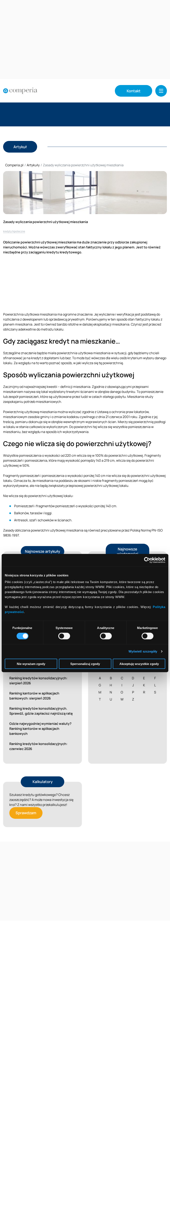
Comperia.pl (14, 165)
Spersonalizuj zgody (85, 663)
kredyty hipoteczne (14, 231)
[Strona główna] (20, 91)
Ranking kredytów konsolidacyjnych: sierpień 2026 (38, 680)
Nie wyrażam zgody (31, 663)
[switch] (64, 636)
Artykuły (33, 165)
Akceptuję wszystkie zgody (139, 663)
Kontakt (134, 90)
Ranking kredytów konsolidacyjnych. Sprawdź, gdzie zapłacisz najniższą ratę (41, 711)
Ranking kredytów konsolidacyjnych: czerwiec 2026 (38, 746)
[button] (161, 91)
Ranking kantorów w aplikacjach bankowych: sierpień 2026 (34, 696)
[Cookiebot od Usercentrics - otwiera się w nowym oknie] (147, 560)
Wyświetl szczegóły (143, 651)
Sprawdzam (26, 812)
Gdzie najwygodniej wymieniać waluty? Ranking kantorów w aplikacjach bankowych (40, 728)
